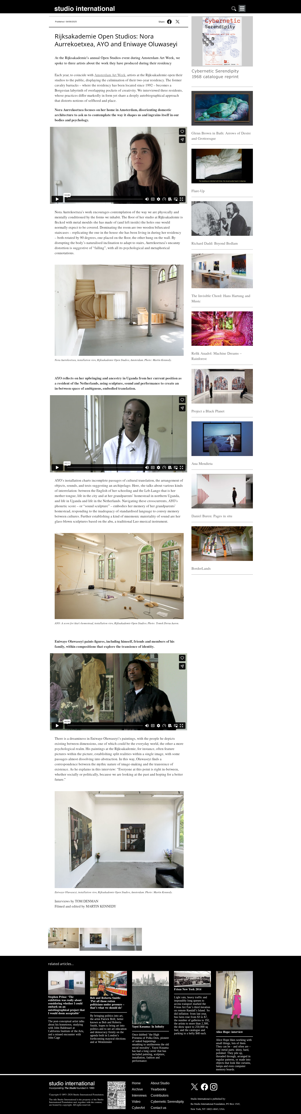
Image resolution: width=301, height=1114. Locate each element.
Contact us (158, 1107)
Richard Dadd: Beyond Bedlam (214, 243)
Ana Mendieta (202, 463)
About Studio (160, 1083)
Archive (137, 1089)
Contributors (160, 1095)
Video (136, 1101)
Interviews (139, 1095)
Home (136, 1083)
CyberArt (138, 1107)
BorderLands (201, 568)
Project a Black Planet (207, 410)
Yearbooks (158, 1089)
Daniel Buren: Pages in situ (211, 515)
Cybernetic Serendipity (167, 1101)
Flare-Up (198, 190)
